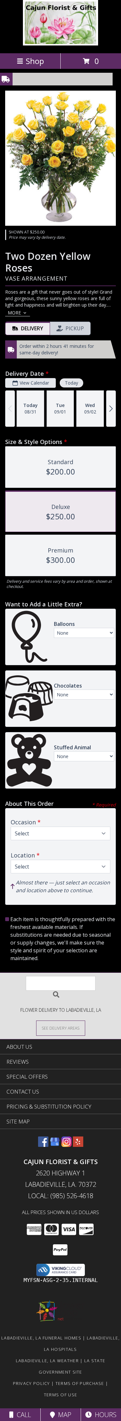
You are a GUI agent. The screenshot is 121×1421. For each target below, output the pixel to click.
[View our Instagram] (66, 1144)
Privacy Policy (31, 1383)
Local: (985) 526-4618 (60, 1195)
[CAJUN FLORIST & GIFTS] (60, 44)
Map (63, 1414)
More (14, 313)
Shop (35, 61)
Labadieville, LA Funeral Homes (41, 1338)
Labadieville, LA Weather (47, 1361)
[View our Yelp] (78, 1144)
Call (22, 1414)
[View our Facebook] (43, 1144)
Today (71, 383)
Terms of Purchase (79, 1383)
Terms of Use (60, 1395)
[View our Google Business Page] (55, 1144)
